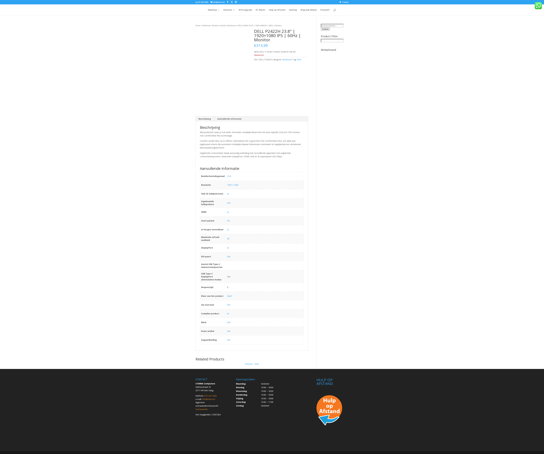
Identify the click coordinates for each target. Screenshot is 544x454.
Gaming (293, 10)
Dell (228, 322)
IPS (228, 220)
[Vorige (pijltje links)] (5, 227)
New (299, 59)
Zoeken (325, 29)
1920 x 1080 (232, 185)
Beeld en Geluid (219, 25)
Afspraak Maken (308, 10)
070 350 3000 (202, 2)
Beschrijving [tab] (204, 118)
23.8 (229, 176)
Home (198, 25)
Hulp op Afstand (277, 10)
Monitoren (231, 25)
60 (228, 238)
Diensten (227, 10)
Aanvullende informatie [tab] (229, 118)
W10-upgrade (245, 10)
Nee (228, 203)
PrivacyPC (325, 10)
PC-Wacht (260, 10)
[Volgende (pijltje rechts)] (539, 227)
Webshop (212, 10)
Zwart (229, 296)
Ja (228, 193)
